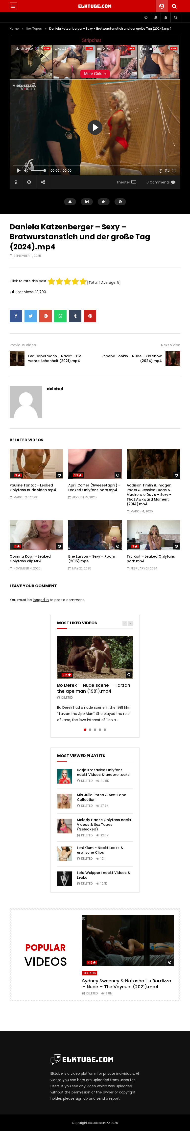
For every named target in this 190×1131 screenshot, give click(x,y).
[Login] (165, 17)
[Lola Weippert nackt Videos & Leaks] (64, 878)
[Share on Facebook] (16, 316)
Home (14, 28)
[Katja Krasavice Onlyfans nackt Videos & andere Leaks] (64, 776)
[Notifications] (156, 17)
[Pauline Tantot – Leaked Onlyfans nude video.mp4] (36, 464)
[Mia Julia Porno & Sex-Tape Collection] (64, 801)
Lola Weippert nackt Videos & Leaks (103, 875)
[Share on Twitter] (30, 316)
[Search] (174, 6)
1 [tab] (85, 729)
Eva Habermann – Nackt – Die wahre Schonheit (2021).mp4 (54, 358)
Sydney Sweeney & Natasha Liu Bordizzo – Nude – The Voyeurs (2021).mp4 (126, 984)
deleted (55, 389)
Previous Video (23, 345)
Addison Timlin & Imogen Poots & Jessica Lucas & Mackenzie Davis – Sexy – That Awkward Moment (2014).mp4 (149, 494)
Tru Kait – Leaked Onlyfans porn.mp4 (151, 559)
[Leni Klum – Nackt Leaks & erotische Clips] (64, 854)
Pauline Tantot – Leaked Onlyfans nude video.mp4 (33, 487)
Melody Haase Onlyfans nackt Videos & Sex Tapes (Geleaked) (104, 824)
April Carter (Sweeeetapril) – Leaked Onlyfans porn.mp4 (94, 487)
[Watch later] (146, 17)
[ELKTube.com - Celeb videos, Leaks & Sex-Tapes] (95, 6)
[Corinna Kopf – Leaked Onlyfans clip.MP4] (36, 535)
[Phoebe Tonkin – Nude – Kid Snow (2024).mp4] (173, 358)
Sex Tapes (34, 28)
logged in (41, 599)
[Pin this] (90, 316)
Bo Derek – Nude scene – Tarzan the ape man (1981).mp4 (93, 688)
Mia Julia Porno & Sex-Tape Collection (101, 797)
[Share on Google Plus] (45, 316)
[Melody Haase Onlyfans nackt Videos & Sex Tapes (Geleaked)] (64, 826)
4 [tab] (100, 729)
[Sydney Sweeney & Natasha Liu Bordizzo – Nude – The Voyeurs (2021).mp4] (128, 940)
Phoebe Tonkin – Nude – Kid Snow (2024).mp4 (131, 358)
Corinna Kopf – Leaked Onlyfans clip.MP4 (30, 559)
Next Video (170, 345)
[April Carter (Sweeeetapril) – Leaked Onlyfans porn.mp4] (95, 464)
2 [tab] (90, 729)
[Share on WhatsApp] (60, 316)
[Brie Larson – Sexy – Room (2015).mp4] (95, 535)
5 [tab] (105, 729)
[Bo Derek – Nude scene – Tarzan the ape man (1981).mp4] (95, 657)
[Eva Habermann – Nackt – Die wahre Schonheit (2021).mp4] (17, 358)
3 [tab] (95, 729)
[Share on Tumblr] (75, 316)
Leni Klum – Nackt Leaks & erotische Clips (100, 850)
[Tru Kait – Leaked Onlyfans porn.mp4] (153, 535)
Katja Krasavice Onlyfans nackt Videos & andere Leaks (103, 772)
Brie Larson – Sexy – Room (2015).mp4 (91, 559)
